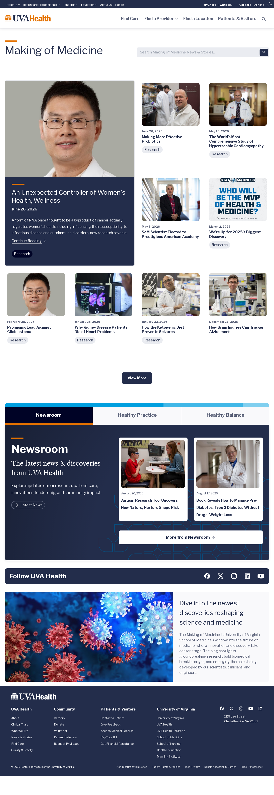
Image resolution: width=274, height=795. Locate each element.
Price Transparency (252, 766)
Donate (259, 4)
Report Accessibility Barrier (220, 766)
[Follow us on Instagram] (233, 576)
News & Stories (21, 737)
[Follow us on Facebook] (207, 576)
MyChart (209, 4)
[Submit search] (264, 52)
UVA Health (164, 724)
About (15, 718)
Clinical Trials (19, 724)
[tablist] (137, 416)
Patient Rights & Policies (166, 766)
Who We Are (19, 731)
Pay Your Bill (109, 737)
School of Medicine (169, 737)
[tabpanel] (137, 492)
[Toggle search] (264, 19)
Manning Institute (169, 756)
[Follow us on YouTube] (260, 576)
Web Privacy (192, 766)
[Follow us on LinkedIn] (247, 576)
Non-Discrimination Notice (132, 766)
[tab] (49, 416)
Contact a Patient (113, 718)
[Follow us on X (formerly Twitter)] (220, 576)
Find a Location (198, 18)
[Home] (28, 18)
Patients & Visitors (237, 18)
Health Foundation (169, 750)
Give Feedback (111, 724)
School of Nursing (169, 743)
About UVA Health (112, 4)
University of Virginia (170, 718)
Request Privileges (66, 743)
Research (22, 254)
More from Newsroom (188, 537)
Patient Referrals (65, 737)
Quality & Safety (22, 750)
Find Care (130, 18)
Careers (245, 4)
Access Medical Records (117, 731)
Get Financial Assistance (117, 743)
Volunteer (60, 731)
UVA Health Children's (171, 731)
